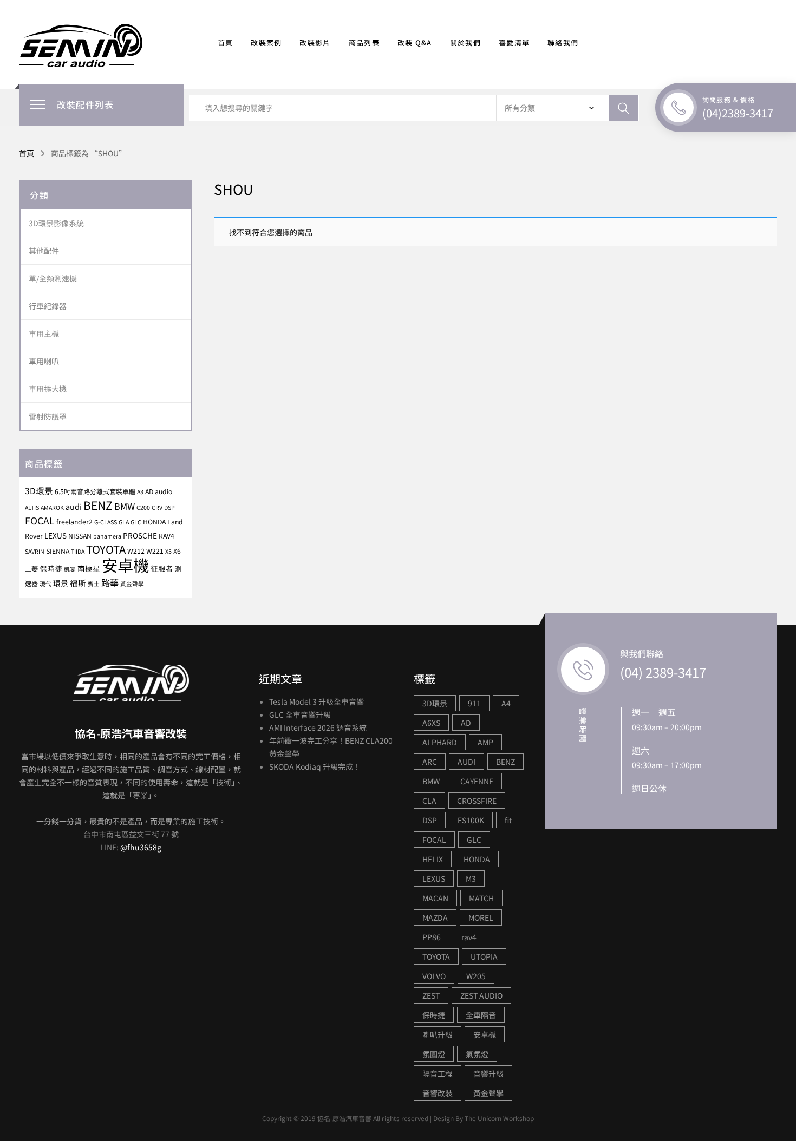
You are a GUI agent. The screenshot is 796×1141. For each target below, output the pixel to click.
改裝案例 (266, 42)
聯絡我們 (562, 42)
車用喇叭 (44, 361)
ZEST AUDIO (481, 995)
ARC (429, 761)
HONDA (154, 522)
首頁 (225, 42)
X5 (168, 551)
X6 (177, 551)
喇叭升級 (437, 1034)
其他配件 (44, 250)
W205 (476, 975)
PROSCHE (140, 535)
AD (466, 722)
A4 (506, 703)
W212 (136, 551)
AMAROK (52, 507)
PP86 (431, 937)
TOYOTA (106, 549)
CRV (157, 507)
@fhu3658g (140, 847)
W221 (155, 551)
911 (474, 703)
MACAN (435, 898)
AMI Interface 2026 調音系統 (318, 727)
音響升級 (488, 1073)
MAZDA (435, 917)
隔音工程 (437, 1073)
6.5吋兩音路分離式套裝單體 (95, 491)
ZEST (431, 995)
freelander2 (74, 522)
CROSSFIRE (477, 800)
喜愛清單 (514, 42)
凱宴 (70, 569)
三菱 (31, 569)
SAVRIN (34, 551)
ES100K (471, 820)
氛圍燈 (433, 1053)
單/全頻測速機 (53, 278)
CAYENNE (476, 781)
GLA (124, 522)
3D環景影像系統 (56, 223)
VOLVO (434, 975)
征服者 (162, 568)
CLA (429, 800)
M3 (471, 878)
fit (508, 820)
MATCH (481, 898)
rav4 (469, 937)
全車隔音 (481, 1014)
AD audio (158, 491)
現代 (45, 584)
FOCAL (40, 520)
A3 (140, 492)
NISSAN (80, 536)
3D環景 (39, 490)
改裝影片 (314, 42)
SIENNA (57, 551)
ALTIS (32, 507)
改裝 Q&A (414, 42)
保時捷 (51, 568)
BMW (124, 506)
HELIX (432, 859)
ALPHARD (439, 742)
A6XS (431, 722)
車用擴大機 (48, 388)
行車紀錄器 (48, 305)
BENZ (98, 505)
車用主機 (44, 333)
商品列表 (364, 42)
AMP (485, 742)
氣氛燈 (477, 1053)
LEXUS (55, 535)
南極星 (88, 568)
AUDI (466, 761)
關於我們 (465, 42)
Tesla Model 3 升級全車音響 (316, 701)
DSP (169, 507)
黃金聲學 (132, 584)
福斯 (78, 582)
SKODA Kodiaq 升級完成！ (315, 766)
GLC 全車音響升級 (300, 714)
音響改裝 (437, 1092)
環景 (60, 583)
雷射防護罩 (48, 416)
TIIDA (77, 551)
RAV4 (166, 536)
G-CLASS (105, 522)
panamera (107, 536)
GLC (136, 522)
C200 (143, 507)
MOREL (480, 917)
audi (74, 506)
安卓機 (125, 564)
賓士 (94, 584)
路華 (110, 582)
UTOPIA (484, 956)
